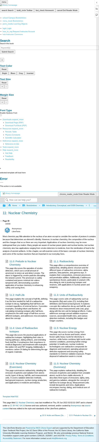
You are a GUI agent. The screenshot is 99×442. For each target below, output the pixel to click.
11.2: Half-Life (17, 295)
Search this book (7, 43)
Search (7, 200)
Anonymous (76, 405)
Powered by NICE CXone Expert (39, 428)
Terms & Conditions (85, 436)
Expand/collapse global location (95, 204)
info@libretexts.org (59, 438)
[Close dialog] (1, 182)
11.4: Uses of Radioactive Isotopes (23, 330)
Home (15, 205)
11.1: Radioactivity (63, 261)
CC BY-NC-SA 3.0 (17, 405)
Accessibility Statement (12, 438)
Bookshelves (31, 205)
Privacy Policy (71, 436)
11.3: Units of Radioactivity (68, 295)
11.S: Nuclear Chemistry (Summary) (66, 365)
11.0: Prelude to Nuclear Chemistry (22, 263)
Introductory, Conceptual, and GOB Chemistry (65, 205)
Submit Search (8, 52)
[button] (9, 156)
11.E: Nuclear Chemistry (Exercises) (22, 365)
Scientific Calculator (13, 138)
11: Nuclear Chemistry (25, 402)
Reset (4, 69)
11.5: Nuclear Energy (65, 328)
